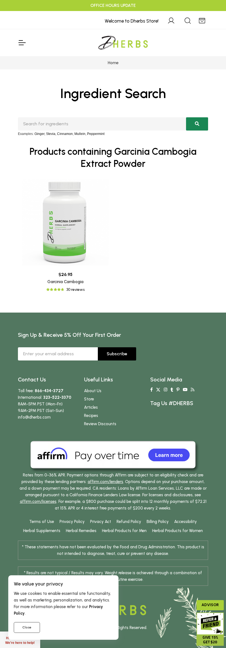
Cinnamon (65, 134)
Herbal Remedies (81, 530)
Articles (91, 407)
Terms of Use (41, 521)
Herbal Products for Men (124, 530)
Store (89, 399)
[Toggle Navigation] (22, 43)
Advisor (210, 605)
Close (26, 627)
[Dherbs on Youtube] (185, 389)
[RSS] (192, 389)
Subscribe (117, 353)
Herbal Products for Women (177, 530)
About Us (92, 390)
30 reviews (75, 289)
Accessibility (185, 521)
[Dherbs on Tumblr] (172, 389)
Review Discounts (100, 423)
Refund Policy (129, 521)
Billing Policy (158, 521)
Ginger (39, 134)
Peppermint (95, 134)
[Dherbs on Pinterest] (177, 389)
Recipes (91, 415)
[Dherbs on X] (158, 389)
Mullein (79, 134)
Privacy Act (100, 521)
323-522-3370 (57, 397)
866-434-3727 (49, 390)
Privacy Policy (72, 521)
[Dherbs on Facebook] (151, 389)
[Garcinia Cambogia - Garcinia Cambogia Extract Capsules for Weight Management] (65, 222)
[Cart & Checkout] (202, 20)
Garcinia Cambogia (65, 281)
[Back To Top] (210, 15)
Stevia (50, 134)
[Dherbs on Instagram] (165, 389)
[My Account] (171, 20)
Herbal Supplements (41, 530)
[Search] (188, 20)
